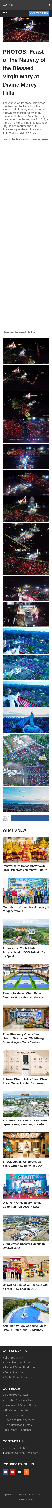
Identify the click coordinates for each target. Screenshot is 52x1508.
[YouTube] (12, 1472)
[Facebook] (5, 1472)
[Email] (19, 1472)
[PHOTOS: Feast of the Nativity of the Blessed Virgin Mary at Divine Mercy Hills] (26, 850)
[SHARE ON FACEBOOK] (30, 818)
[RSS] (26, 1472)
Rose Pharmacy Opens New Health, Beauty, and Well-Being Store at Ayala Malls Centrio (23, 1038)
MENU (5, 12)
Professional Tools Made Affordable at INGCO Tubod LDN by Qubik (24, 952)
